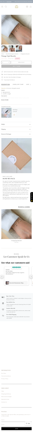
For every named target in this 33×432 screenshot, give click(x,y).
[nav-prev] (2, 276)
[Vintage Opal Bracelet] (16, 224)
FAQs (2, 391)
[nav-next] (31, 276)
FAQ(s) (3, 124)
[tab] (15, 97)
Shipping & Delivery (6, 394)
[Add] (14, 114)
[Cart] (30, 7)
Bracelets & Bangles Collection (12, 53)
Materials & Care (5, 399)
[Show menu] (2, 7)
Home (2, 53)
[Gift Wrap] (6, 113)
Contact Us (4, 402)
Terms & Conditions (6, 376)
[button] (6, 7)
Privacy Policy (4, 378)
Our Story (3, 373)
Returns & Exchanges (6, 134)
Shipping (3, 129)
